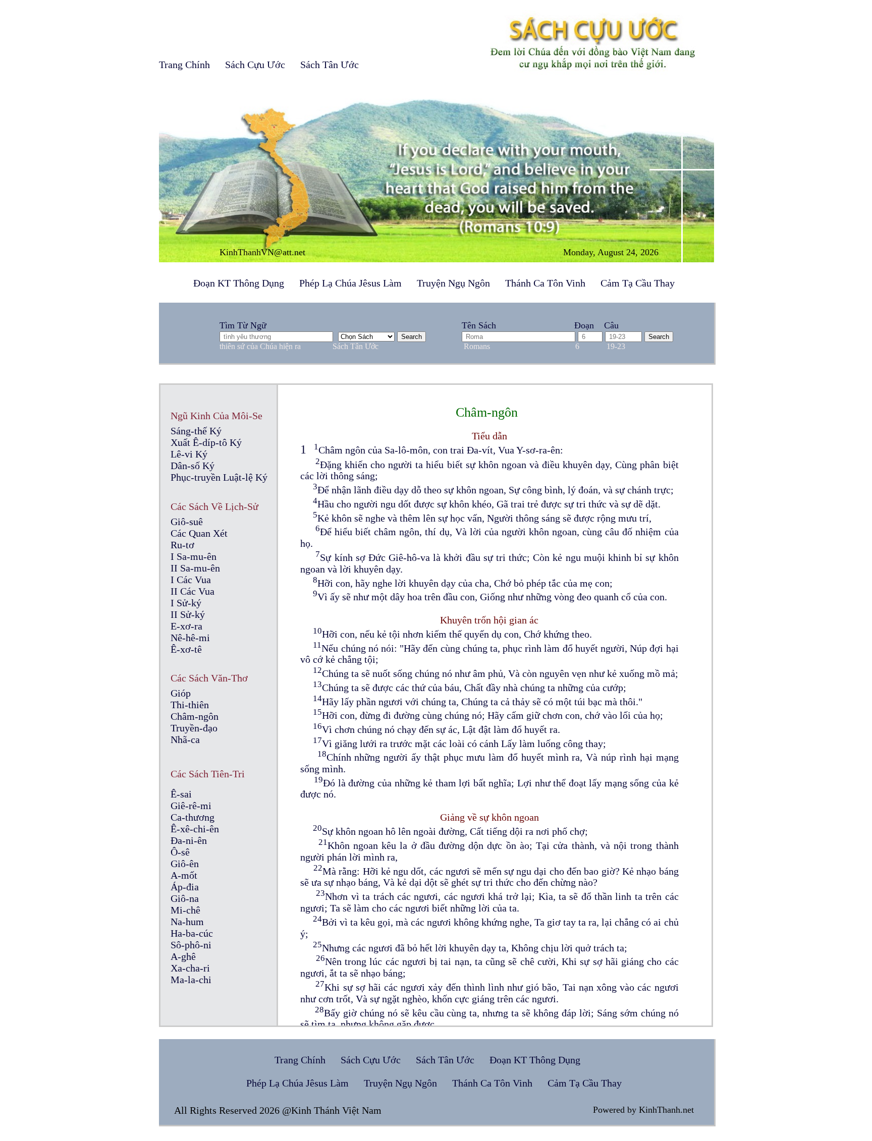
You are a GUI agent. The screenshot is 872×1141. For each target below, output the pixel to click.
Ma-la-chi (191, 979)
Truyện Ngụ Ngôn (453, 283)
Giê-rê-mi (191, 805)
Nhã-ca (185, 739)
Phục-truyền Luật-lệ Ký (219, 477)
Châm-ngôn (195, 716)
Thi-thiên (190, 704)
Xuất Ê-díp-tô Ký (206, 442)
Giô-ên (185, 863)
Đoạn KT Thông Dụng (238, 283)
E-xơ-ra (186, 626)
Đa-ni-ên (189, 840)
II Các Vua (192, 591)
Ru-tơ (182, 544)
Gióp (181, 693)
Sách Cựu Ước (255, 64)
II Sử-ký (188, 614)
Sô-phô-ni (191, 944)
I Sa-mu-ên (193, 556)
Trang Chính (184, 64)
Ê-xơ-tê (186, 649)
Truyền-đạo (194, 727)
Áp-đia (185, 886)
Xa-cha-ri (190, 968)
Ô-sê (180, 852)
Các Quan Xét (199, 533)
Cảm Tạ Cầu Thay (638, 283)
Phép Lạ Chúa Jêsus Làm (350, 283)
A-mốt (184, 875)
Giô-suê (187, 521)
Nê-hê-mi (190, 637)
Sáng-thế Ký (196, 430)
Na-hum (187, 921)
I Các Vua (191, 579)
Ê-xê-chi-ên (195, 828)
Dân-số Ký (192, 465)
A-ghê (183, 956)
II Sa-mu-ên (195, 568)
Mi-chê (185, 910)
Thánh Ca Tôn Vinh (545, 283)
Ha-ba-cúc (192, 933)
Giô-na (185, 898)
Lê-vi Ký (189, 454)
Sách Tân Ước (329, 64)
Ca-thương (192, 817)
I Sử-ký (186, 602)
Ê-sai (181, 794)
